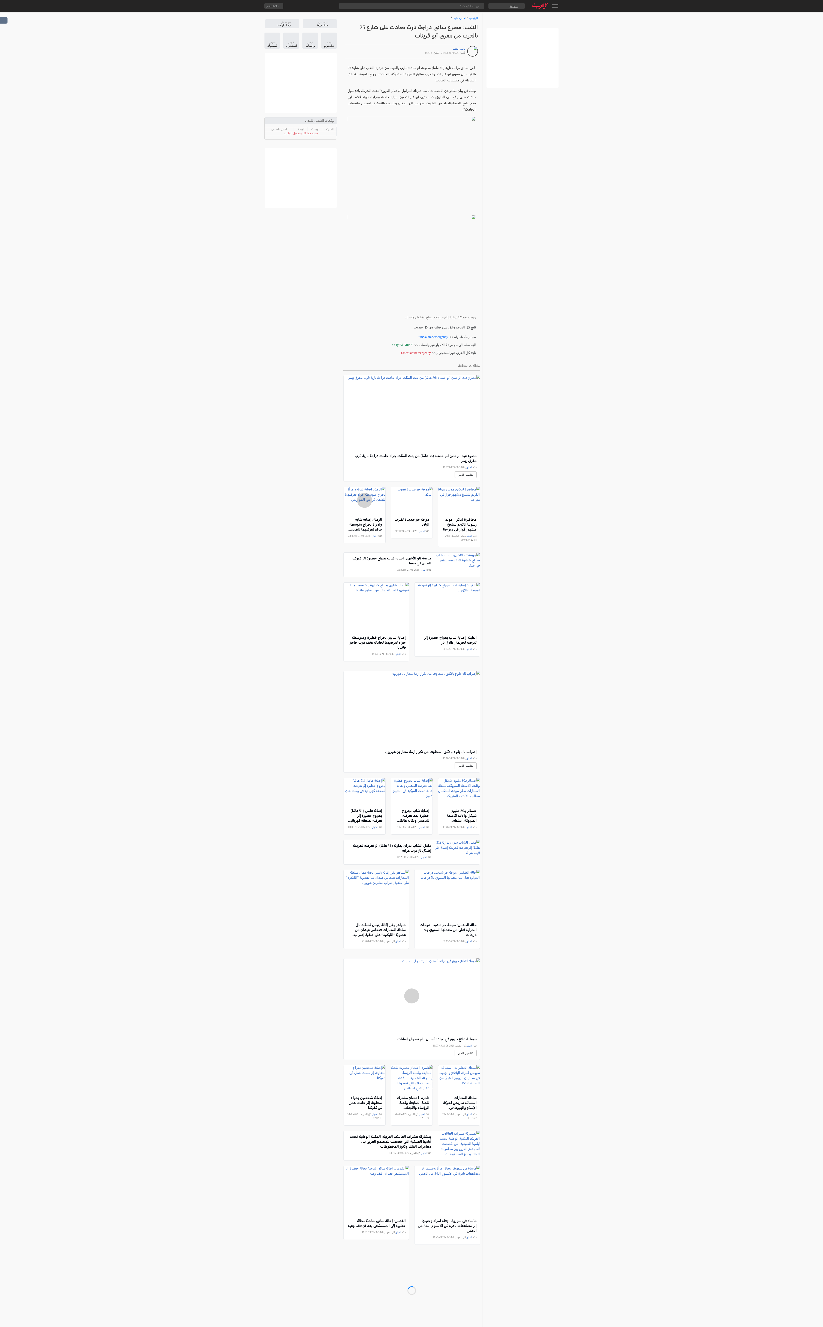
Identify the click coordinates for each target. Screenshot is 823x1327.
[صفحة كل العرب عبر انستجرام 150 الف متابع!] (330, 6)
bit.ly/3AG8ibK (402, 345)
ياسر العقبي (458, 48)
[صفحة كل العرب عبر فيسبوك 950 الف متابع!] (322, 6)
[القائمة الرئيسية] (555, 6)
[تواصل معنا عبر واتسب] (296, 6)
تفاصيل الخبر (465, 474)
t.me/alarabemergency (433, 337)
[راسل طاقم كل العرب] (305, 6)
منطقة (513, 6)
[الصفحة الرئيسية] (540, 6)
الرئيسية (473, 18)
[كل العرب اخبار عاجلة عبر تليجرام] (313, 6)
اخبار (469, 467)
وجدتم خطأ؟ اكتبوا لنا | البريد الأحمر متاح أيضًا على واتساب (440, 317)
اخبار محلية (460, 18)
